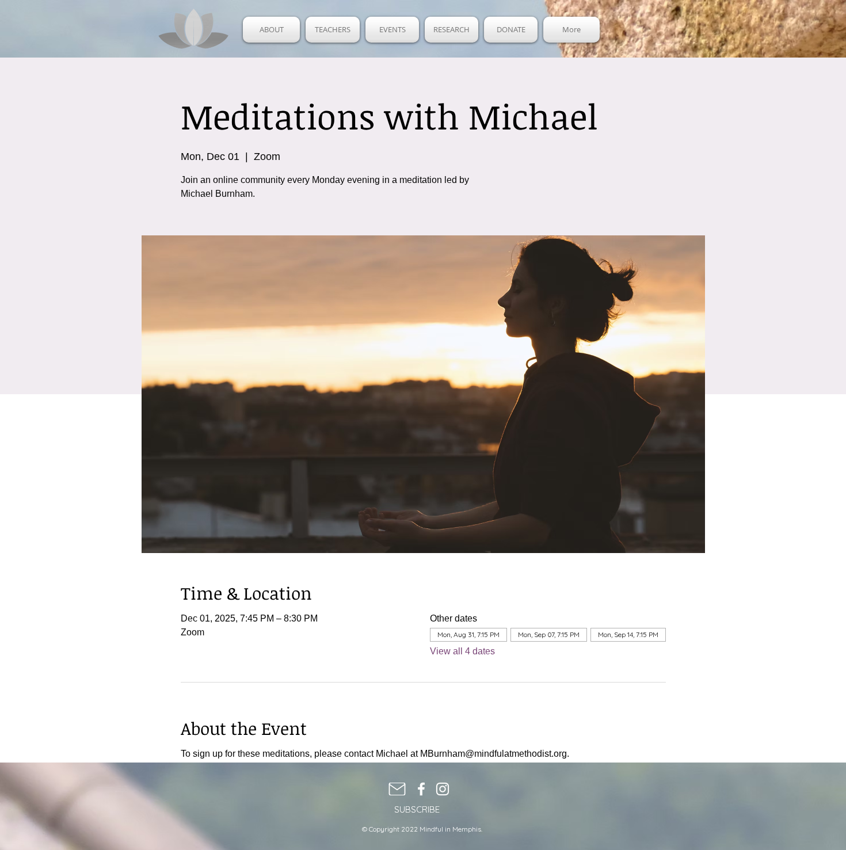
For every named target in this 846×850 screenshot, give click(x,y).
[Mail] (397, 789)
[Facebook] (421, 789)
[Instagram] (442, 789)
